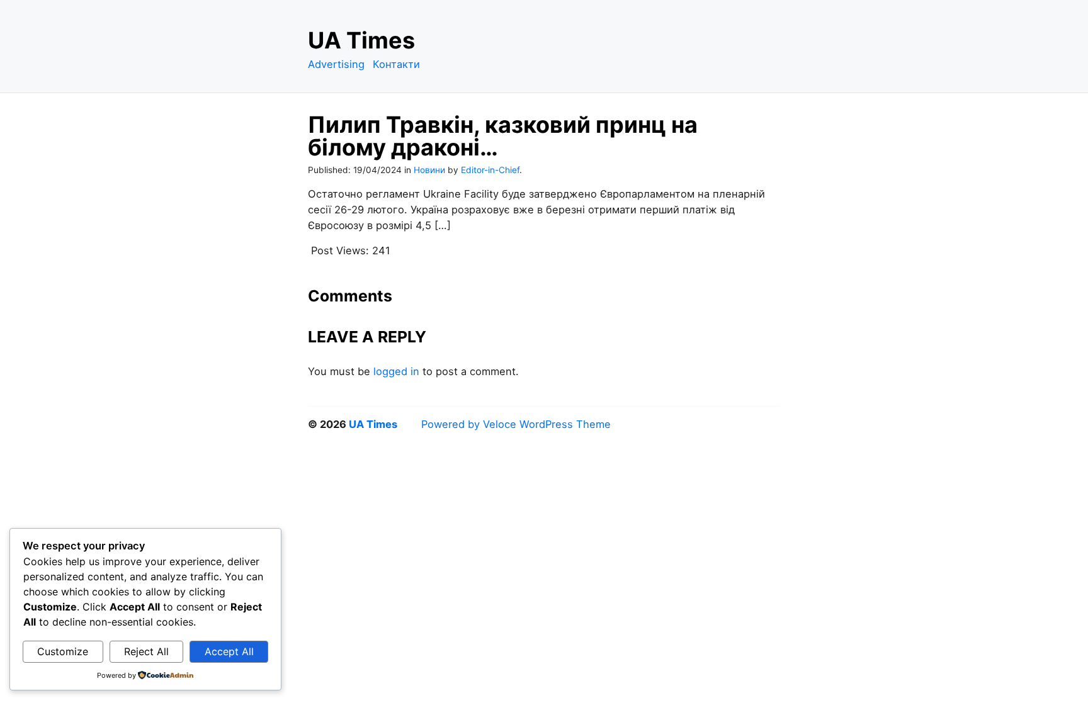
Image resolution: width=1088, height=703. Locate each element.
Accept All (229, 651)
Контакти (396, 64)
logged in (396, 371)
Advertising (336, 64)
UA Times (361, 40)
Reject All (146, 651)
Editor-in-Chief (490, 170)
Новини (429, 170)
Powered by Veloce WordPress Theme (516, 424)
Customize (62, 651)
